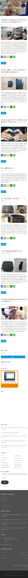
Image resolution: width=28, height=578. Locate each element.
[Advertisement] (14, 407)
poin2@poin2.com (7, 544)
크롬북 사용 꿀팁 (4, 465)
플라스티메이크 (17, 467)
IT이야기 (3, 455)
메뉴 (25, 3)
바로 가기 (3, 364)
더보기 (3, 161)
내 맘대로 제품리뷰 (18, 460)
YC (12, 124)
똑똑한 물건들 (4, 462)
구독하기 (5, 482)
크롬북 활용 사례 (17, 465)
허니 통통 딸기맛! (7, 168)
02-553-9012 (6, 542)
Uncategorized (17, 458)
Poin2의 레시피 (4, 458)
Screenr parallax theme (9, 575)
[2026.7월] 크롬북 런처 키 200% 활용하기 (10, 432)
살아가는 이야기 (17, 462)
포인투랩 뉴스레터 (5, 467)
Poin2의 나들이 (17, 455)
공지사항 (3, 460)
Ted (12, 24)
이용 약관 (15, 565)
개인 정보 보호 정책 (22, 565)
